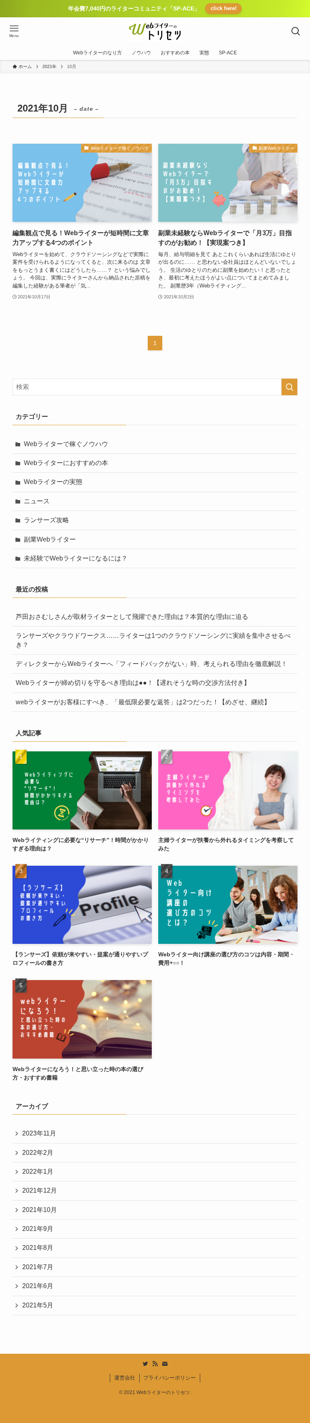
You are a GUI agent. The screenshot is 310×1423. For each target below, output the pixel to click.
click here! (224, 8)
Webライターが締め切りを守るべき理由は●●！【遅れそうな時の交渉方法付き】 (133, 682)
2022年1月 (37, 1171)
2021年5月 (37, 1305)
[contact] (164, 1363)
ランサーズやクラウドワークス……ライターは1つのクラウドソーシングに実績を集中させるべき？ (153, 640)
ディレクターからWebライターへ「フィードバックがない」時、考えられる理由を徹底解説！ (151, 663)
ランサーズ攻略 (46, 520)
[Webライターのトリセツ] (155, 31)
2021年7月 (37, 1267)
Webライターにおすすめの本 (66, 462)
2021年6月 (37, 1285)
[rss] (155, 1363)
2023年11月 (39, 1133)
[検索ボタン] (296, 31)
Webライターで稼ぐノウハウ (66, 444)
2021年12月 (39, 1190)
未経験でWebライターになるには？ (76, 558)
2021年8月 (37, 1247)
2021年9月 (37, 1228)
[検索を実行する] (289, 387)
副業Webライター (50, 539)
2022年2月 (37, 1152)
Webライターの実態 (53, 481)
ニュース (37, 501)
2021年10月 (39, 1209)
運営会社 (124, 1378)
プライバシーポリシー (169, 1378)
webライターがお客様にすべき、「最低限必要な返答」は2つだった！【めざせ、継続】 (143, 702)
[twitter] (145, 1363)
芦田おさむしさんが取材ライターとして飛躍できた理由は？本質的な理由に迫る (132, 616)
